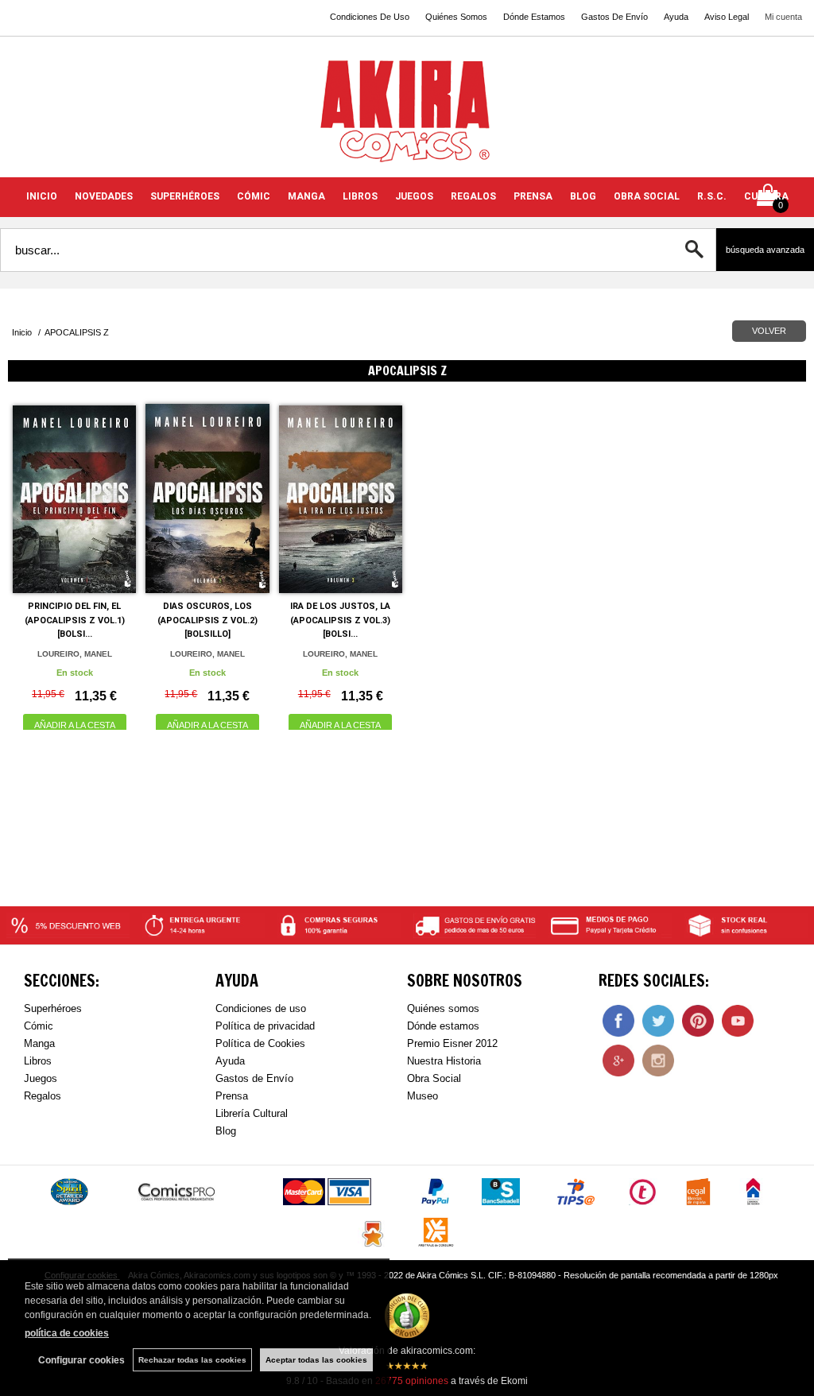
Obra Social (434, 1078)
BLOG (583, 196)
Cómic (38, 1026)
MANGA (306, 196)
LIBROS (360, 196)
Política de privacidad (265, 1026)
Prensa (231, 1096)
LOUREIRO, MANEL (74, 654)
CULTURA (766, 196)
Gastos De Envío (614, 16)
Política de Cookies (260, 1043)
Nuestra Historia (444, 1061)
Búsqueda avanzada (765, 249)
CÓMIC (253, 196)
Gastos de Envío (254, 1078)
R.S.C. (712, 196)
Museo (422, 1096)
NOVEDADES (104, 196)
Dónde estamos (443, 1026)
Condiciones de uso (260, 1008)
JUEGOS (414, 196)
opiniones (411, 1380)
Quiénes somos (443, 1008)
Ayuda (676, 16)
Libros (38, 1061)
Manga (39, 1043)
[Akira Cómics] (407, 116)
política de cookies (67, 1333)
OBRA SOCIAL (647, 196)
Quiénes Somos (456, 16)
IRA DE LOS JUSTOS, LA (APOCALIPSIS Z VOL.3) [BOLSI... (340, 620)
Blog (225, 1131)
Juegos (40, 1078)
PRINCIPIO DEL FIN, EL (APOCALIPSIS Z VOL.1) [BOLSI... (75, 620)
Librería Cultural (251, 1113)
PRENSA (533, 196)
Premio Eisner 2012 (452, 1043)
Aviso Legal (726, 16)
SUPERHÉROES (184, 196)
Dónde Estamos (534, 16)
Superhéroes (53, 1008)
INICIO (41, 196)
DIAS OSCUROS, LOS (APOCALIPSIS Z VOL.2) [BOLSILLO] (207, 620)
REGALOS (473, 196)
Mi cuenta (783, 16)
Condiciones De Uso (369, 16)
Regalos (42, 1096)
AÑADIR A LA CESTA (74, 725)
